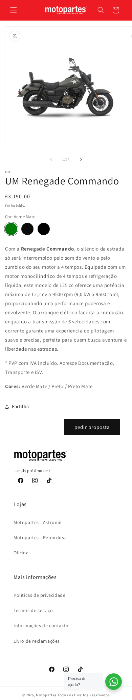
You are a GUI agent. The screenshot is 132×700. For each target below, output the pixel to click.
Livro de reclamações (37, 641)
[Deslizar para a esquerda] (51, 159)
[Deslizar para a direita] (80, 159)
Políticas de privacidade (39, 595)
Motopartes (46, 695)
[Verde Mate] (11, 229)
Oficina (21, 553)
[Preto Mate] (44, 229)
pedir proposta (92, 427)
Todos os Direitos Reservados (84, 695)
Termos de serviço (33, 610)
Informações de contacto (41, 625)
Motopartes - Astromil (38, 522)
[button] (13, 10)
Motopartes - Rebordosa (40, 537)
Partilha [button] (20, 406)
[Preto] (27, 229)
